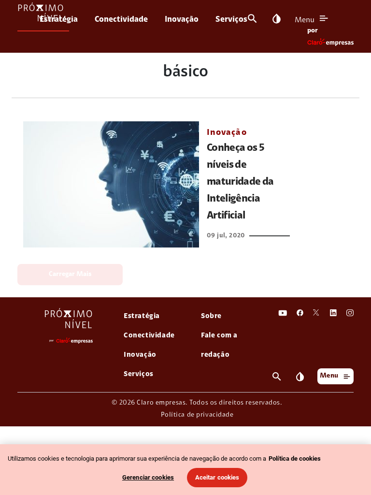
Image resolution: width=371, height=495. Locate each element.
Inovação (182, 19)
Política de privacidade (197, 415)
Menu (304, 20)
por (312, 31)
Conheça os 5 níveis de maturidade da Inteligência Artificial (240, 182)
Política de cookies (295, 458)
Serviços (231, 19)
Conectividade (121, 19)
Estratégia (59, 19)
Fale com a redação (219, 345)
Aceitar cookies (217, 477)
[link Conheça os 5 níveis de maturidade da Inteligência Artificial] (111, 184)
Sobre (211, 316)
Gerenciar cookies (148, 477)
